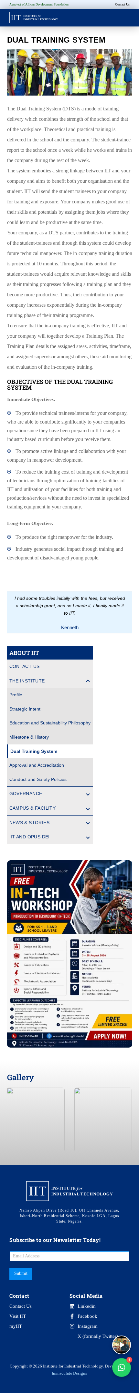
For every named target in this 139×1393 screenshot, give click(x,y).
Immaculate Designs (69, 1373)
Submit (20, 1273)
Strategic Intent (24, 709)
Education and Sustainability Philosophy (50, 722)
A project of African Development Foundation (39, 4)
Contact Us (24, 666)
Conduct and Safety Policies (38, 779)
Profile (15, 694)
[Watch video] (121, 1345)
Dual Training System (33, 751)
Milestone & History (29, 737)
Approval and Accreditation (36, 765)
